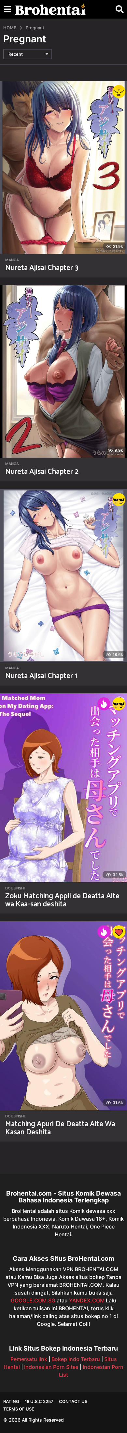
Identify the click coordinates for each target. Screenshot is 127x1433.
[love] (118, 931)
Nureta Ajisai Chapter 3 (41, 268)
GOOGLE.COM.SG (33, 1300)
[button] (7, 9)
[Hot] (103, 703)
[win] (118, 499)
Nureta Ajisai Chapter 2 (41, 472)
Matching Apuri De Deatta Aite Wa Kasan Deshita (60, 1128)
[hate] (118, 91)
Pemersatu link (28, 1359)
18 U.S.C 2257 (39, 1401)
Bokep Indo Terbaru (75, 1359)
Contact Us (73, 1401)
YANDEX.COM (87, 1300)
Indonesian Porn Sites (51, 1367)
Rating (11, 1401)
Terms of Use (18, 1409)
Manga (12, 260)
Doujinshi (15, 888)
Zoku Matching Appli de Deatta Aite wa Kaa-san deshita (62, 900)
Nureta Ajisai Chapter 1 (41, 676)
